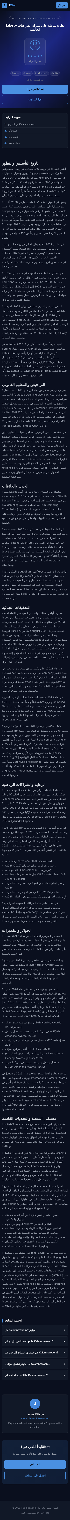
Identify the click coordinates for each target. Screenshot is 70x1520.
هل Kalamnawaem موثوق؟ (20, 1330)
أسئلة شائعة (14, 143)
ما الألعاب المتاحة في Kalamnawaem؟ (26, 1375)
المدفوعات (13, 136)
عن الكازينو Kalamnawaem (21, 124)
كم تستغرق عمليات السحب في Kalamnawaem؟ (31, 1352)
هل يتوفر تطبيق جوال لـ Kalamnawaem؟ (27, 1364)
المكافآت (12, 130)
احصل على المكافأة (35, 1475)
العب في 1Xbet (35, 89)
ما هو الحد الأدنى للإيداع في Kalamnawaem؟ (29, 1341)
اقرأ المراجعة (35, 99)
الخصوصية (32, 1513)
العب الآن (62, 5)
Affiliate (45, 1513)
